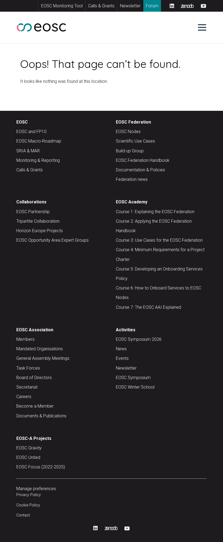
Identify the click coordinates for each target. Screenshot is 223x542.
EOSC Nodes (128, 131)
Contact (23, 515)
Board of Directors (34, 377)
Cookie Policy (28, 505)
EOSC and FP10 (31, 131)
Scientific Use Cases (135, 141)
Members (25, 339)
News (121, 348)
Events (122, 358)
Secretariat (27, 387)
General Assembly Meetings (42, 358)
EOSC (22, 122)
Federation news (132, 179)
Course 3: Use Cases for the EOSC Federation (159, 240)
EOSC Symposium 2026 (139, 339)
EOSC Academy (131, 201)
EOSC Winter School (135, 387)
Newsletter (130, 5)
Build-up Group (130, 150)
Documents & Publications (41, 415)
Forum (152, 5)
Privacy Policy (28, 495)
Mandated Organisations (39, 348)
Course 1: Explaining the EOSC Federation (155, 211)
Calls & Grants (101, 5)
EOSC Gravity (29, 447)
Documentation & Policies (140, 169)
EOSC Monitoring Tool (62, 5)
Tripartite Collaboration (38, 221)
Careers (23, 396)
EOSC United (28, 457)
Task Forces (28, 368)
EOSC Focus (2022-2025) (40, 466)
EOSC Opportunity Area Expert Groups (52, 240)
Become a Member (35, 406)
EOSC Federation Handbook (142, 160)
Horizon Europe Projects (39, 230)
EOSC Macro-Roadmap (38, 141)
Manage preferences (36, 488)
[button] (202, 27)
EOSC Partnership (33, 211)
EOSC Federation (133, 122)
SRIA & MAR (28, 150)
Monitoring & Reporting (38, 160)
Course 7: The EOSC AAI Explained (148, 307)
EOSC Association (34, 329)
